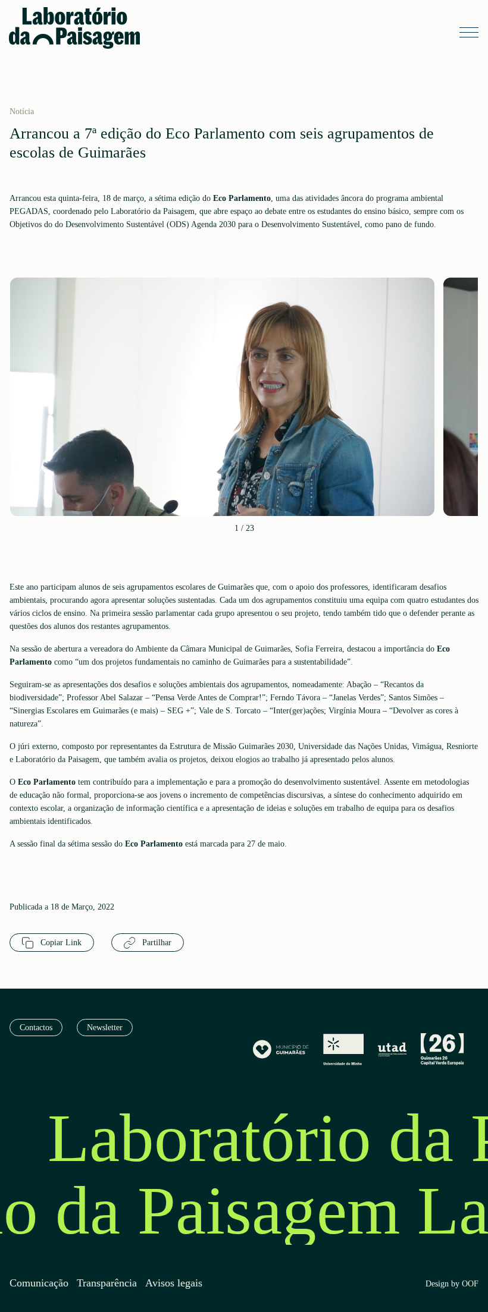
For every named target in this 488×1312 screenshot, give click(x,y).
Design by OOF (452, 1284)
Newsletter (105, 1027)
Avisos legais (173, 1283)
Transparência (107, 1283)
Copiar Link (60, 942)
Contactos (36, 1027)
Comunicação (39, 1283)
